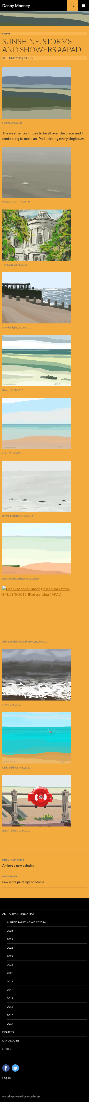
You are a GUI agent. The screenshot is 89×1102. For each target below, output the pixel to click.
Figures (8, 1032)
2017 (10, 998)
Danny (28, 58)
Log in (6, 1078)
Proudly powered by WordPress (21, 1096)
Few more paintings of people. (23, 879)
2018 (10, 990)
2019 (10, 981)
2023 (10, 947)
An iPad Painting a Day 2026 (26, 922)
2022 (10, 956)
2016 (10, 1006)
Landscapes (10, 1040)
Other (6, 1049)
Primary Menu (83, 5)
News (6, 33)
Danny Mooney (16, 5)
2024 (10, 939)
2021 (10, 964)
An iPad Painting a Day (18, 914)
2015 (10, 1015)
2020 (10, 973)
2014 (10, 1023)
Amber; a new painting (18, 862)
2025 (10, 930)
